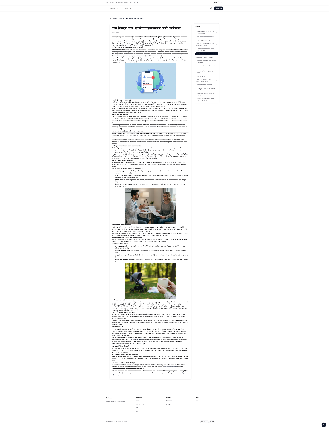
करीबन (137, 401)
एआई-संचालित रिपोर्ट (120, 173)
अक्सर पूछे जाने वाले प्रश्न (141, 404)
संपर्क (197, 401)
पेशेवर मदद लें (153, 127)
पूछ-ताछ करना (218, 8)
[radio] (202, 422)
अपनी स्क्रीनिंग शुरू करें (137, 339)
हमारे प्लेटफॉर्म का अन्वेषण (170, 367)
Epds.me (109, 398)
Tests (131, 8)
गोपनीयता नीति (169, 401)
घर (117, 8)
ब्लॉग (121, 8)
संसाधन (126, 8)
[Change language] (211, 8)
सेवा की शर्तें (168, 404)
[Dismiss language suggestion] (221, 2)
